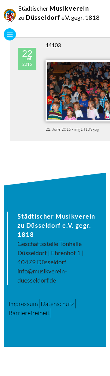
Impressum (23, 303)
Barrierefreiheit (29, 313)
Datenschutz (57, 303)
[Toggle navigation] (10, 34)
